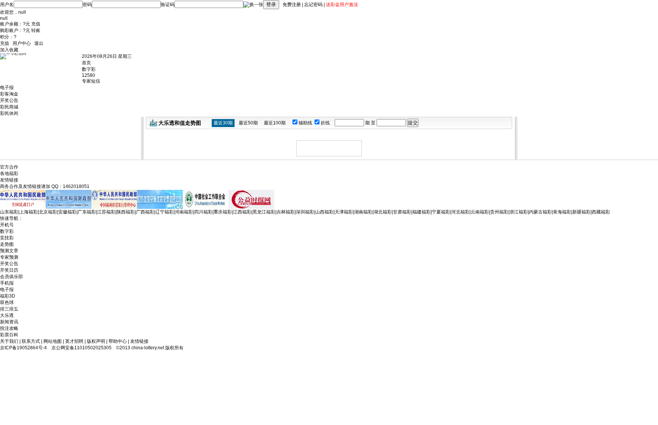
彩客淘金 (9, 94)
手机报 (7, 283)
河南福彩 (184, 212)
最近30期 (223, 123)
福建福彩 (421, 212)
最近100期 (275, 123)
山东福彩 (9, 212)
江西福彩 (242, 212)
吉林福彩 (285, 212)
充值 (35, 24)
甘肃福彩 (402, 212)
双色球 (7, 302)
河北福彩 (460, 212)
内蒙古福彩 (540, 212)
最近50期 (248, 123)
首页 (86, 62)
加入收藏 (9, 50)
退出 (38, 43)
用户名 (7, 4)
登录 (271, 4)
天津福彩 (344, 212)
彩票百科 (9, 334)
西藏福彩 (601, 212)
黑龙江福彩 (263, 212)
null (22, 12)
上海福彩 (28, 212)
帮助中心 (118, 341)
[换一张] (253, 5)
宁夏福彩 (441, 212)
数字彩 (89, 69)
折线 (326, 123)
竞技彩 (7, 237)
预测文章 (9, 250)
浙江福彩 (518, 212)
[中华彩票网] (41, 66)
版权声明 (96, 341)
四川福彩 (203, 212)
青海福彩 (562, 212)
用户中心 (22, 43)
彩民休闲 (9, 113)
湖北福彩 (383, 212)
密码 (87, 4)
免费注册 (292, 4)
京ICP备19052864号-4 (23, 347)
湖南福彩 (363, 212)
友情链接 (139, 341)
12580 (88, 75)
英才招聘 (74, 341)
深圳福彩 (305, 212)
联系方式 (31, 341)
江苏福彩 (106, 212)
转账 (35, 30)
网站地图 (52, 341)
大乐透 (7, 315)
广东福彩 (87, 212)
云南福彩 (480, 212)
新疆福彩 (581, 212)
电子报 (7, 87)
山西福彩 (324, 212)
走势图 (7, 244)
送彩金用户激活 (342, 4)
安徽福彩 (67, 212)
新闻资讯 (9, 322)
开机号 (7, 225)
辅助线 (306, 123)
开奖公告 (9, 100)
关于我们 (9, 341)
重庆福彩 (223, 212)
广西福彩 (145, 212)
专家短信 (91, 81)
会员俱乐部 (11, 276)
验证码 (167, 4)
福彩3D (7, 296)
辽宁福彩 (164, 212)
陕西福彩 (126, 212)
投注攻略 (9, 328)
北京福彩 (48, 212)
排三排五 (9, 309)
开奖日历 (9, 270)
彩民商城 (9, 107)
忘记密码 (313, 4)
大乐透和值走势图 (179, 123)
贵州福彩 (499, 212)
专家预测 (9, 257)
